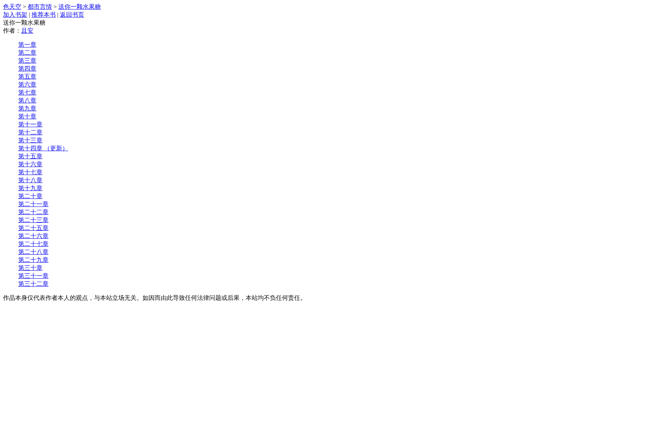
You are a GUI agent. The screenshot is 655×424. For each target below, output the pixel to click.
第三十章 (30, 268)
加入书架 (15, 14)
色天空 (12, 6)
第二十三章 (33, 220)
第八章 (27, 100)
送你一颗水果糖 (79, 6)
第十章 (27, 116)
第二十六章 (33, 236)
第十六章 (30, 164)
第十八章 (30, 180)
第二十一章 (33, 204)
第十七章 (30, 172)
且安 (27, 30)
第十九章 (30, 188)
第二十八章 (33, 252)
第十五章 (30, 156)
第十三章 (30, 140)
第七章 (27, 92)
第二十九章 (33, 260)
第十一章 (30, 124)
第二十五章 (33, 228)
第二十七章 (33, 244)
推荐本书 (43, 14)
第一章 (27, 44)
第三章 (27, 60)
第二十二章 (33, 212)
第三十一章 (33, 276)
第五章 (27, 76)
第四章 (27, 68)
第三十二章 (33, 284)
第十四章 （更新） (43, 148)
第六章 (27, 84)
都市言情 (40, 6)
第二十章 (30, 196)
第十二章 (30, 132)
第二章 (27, 52)
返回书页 (72, 14)
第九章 (27, 108)
